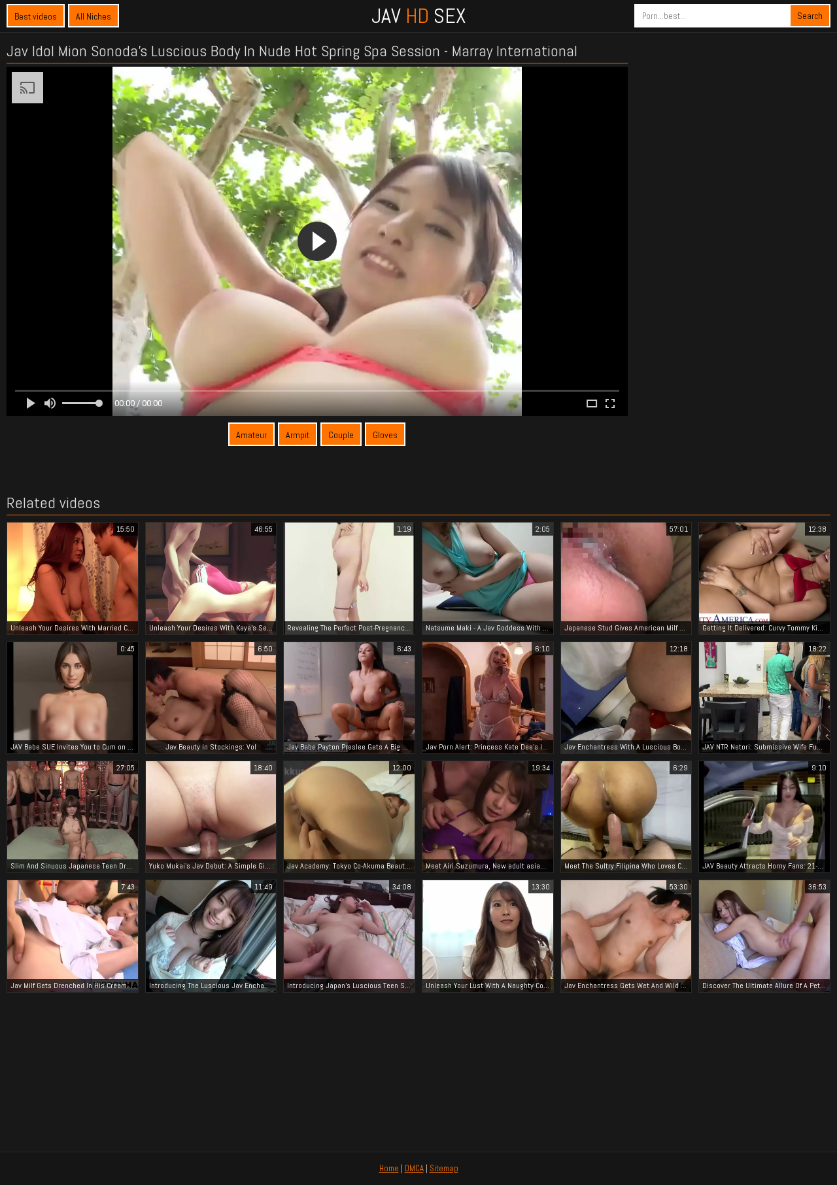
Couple (341, 435)
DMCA (414, 1168)
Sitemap (444, 1168)
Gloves (385, 435)
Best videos (35, 16)
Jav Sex (418, 16)
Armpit (297, 435)
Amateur (251, 435)
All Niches (93, 16)
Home (389, 1168)
